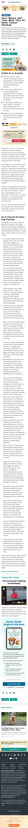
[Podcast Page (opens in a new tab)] (25, 755)
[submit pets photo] (14, 8)
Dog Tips (6, 15)
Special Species (5, 768)
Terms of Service (19, 143)
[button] (3, 2)
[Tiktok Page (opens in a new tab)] (22, 755)
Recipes (12, 764)
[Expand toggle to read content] (26, 571)
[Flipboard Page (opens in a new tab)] (19, 755)
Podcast (21, 766)
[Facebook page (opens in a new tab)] (3, 755)
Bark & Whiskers (12, 811)
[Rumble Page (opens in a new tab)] (17, 758)
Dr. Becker (12, 44)
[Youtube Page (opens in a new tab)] (11, 758)
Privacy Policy (11, 143)
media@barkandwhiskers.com (8, 796)
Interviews (12, 768)
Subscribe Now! (14, 749)
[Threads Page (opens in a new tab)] (9, 755)
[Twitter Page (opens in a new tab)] (12, 755)
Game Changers (22, 764)
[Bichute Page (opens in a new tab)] (14, 758)
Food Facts (12, 766)
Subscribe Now (14, 825)
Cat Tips (4, 766)
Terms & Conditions (14, 814)
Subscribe (21, 768)
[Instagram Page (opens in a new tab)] (6, 755)
